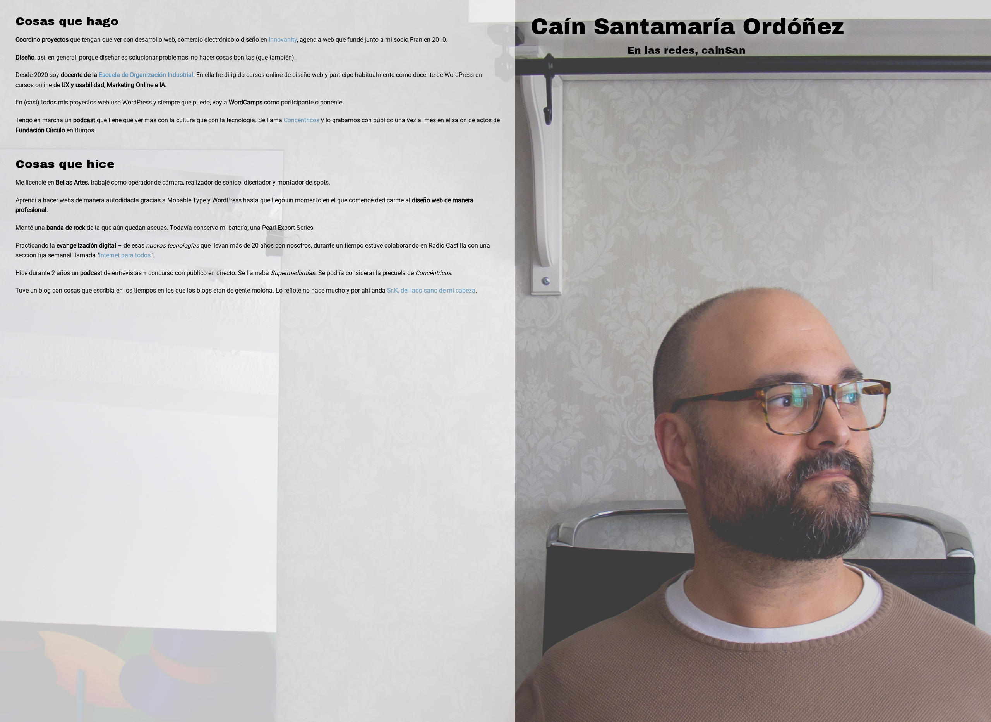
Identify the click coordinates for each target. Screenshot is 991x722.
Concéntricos (301, 120)
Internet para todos (125, 255)
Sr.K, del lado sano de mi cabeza (431, 290)
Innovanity (283, 39)
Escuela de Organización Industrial (146, 75)
